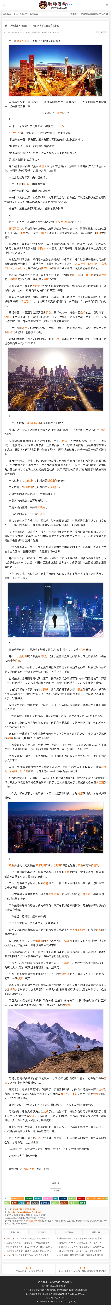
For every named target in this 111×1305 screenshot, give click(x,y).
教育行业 (80, 263)
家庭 (9, 738)
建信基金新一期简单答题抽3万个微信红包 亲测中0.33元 (84, 1238)
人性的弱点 (78, 929)
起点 (48, 312)
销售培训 (51, 1290)
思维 (59, 338)
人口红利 (28, 480)
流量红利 (28, 487)
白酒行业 (20, 268)
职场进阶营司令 (34, 32)
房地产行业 (90, 1198)
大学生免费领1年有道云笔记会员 (28, 1271)
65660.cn (64, 1286)
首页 (16, 13)
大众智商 (56, 865)
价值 (17, 660)
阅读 (59, 112)
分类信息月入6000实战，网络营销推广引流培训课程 (82, 1271)
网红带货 (43, 248)
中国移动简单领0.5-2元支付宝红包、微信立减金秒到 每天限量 (34, 1247)
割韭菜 (73, 1093)
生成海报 (55, 1190)
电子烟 (76, 274)
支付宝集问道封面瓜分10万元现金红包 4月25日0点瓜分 (31, 1238)
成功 (46, 1111)
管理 (43, 656)
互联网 (37, 285)
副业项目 (42, 1290)
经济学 (43, 166)
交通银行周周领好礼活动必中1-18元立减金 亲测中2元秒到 (32, 1242)
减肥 (46, 279)
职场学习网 (55, 1286)
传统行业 (46, 268)
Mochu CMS (51, 1301)
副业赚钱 (94, 13)
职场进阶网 (75, 13)
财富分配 (22, 40)
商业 (11, 865)
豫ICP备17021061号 (55, 1297)
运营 (103, 429)
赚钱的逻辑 (33, 423)
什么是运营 (20, 656)
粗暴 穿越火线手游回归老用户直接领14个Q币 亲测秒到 (84, 1255)
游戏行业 (93, 263)
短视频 (103, 274)
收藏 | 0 (55, 1183)
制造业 (51, 480)
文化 (48, 940)
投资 (20, 978)
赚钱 (98, 232)
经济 (83, 312)
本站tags (55, 1281)
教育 (46, 883)
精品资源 (85, 13)
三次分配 (59, 126)
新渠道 (24, 771)
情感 (58, 1290)
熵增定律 (26, 301)
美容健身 (65, 1290)
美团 (22, 232)
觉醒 (68, 1004)
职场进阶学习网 (17, 1198)
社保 (27, 184)
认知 (98, 929)
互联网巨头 (15, 228)
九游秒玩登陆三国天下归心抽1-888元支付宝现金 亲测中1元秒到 (35, 1255)
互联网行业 (53, 487)
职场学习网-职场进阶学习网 (55, 5)
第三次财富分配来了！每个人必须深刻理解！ (33, 26)
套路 (67, 962)
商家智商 (41, 865)
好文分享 (24, 13)
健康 (80, 793)
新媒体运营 (32, 1290)
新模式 (11, 332)
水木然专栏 (28, 1169)
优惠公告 (67, 1281)
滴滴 (43, 232)
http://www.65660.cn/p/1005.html (27, 1212)
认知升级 (85, 894)
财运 (31, 1115)
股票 (65, 440)
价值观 (100, 782)
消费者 (39, 940)
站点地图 (43, 1281)
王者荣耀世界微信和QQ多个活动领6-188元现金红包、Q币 (32, 1251)
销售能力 (53, 894)
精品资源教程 (77, 1290)
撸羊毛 (64, 1093)
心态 (38, 1138)
